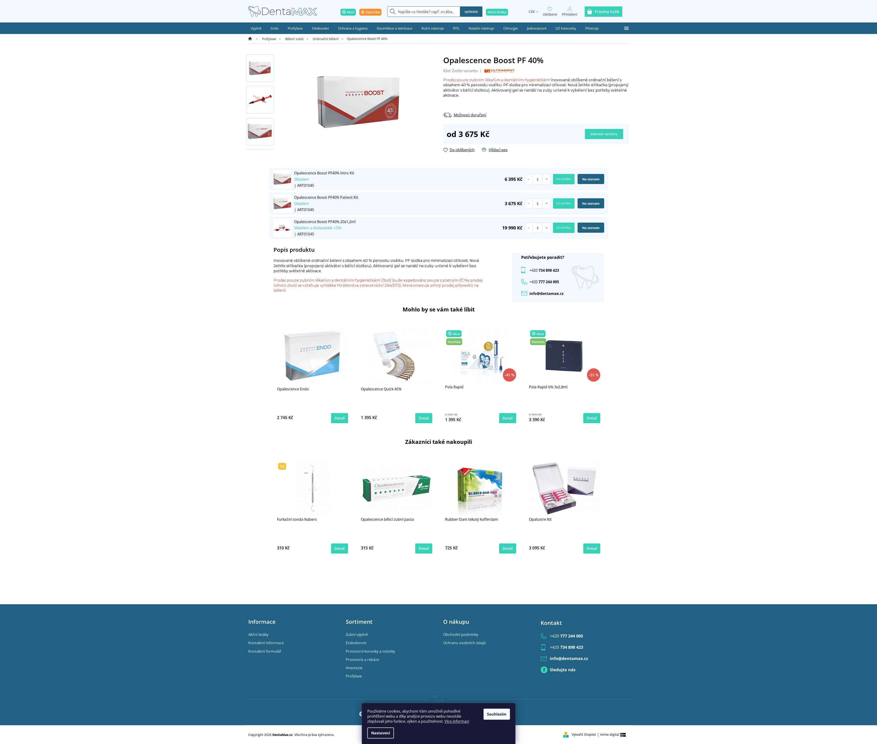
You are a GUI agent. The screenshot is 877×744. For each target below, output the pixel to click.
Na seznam (591, 179)
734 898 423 (544, 270)
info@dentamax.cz (546, 293)
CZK (532, 11)
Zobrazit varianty (604, 134)
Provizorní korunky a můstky (370, 651)
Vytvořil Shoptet (584, 734)
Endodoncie (356, 642)
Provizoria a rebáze (362, 659)
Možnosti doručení (470, 114)
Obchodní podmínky (460, 634)
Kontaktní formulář (264, 651)
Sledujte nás (562, 669)
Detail (340, 418)
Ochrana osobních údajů (464, 642)
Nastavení (380, 733)
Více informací (457, 721)
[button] (546, 179)
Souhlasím (496, 714)
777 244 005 (566, 636)
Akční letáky (258, 634)
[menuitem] (256, 28)
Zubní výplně (357, 634)
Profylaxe (354, 676)
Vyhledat (471, 11)
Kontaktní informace (266, 642)
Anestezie (354, 667)
